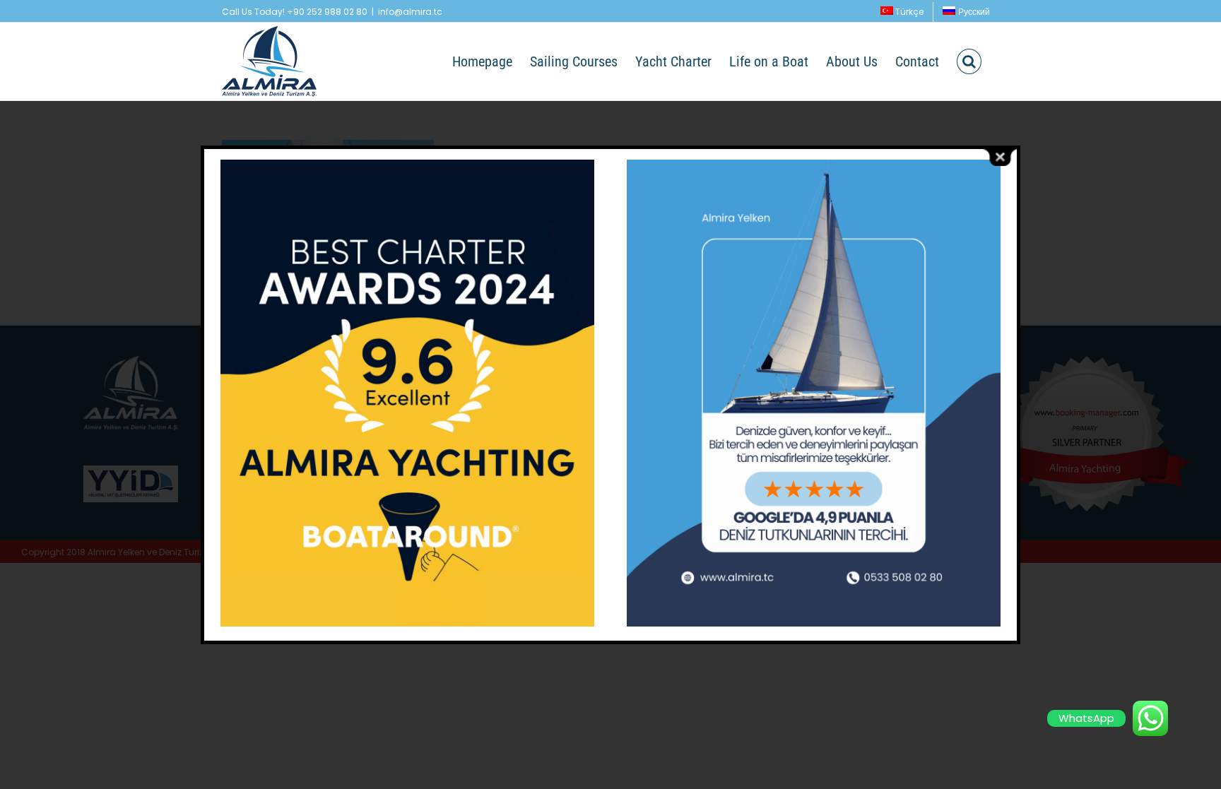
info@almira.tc (410, 12)
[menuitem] (902, 12)
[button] (969, 61)
